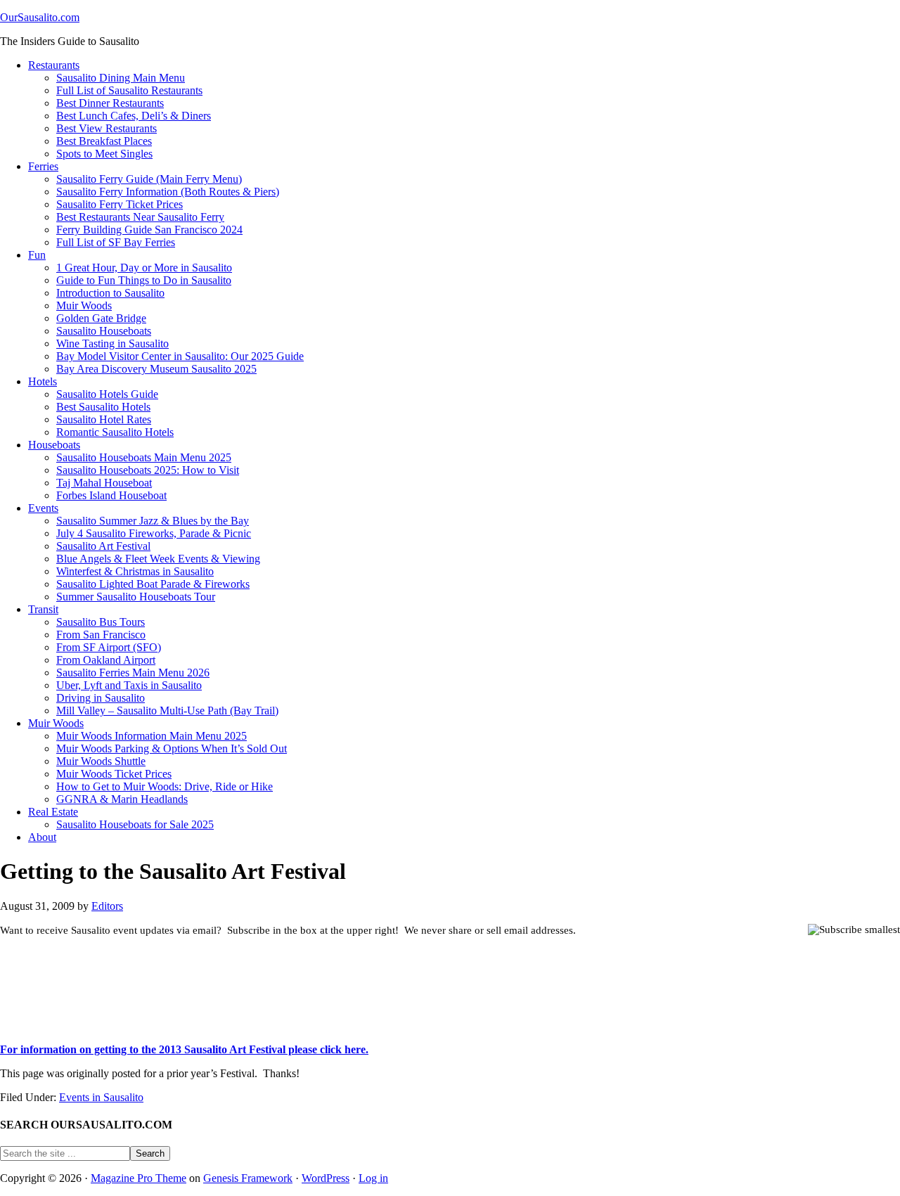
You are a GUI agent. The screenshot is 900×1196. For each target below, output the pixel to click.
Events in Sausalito (101, 1097)
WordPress (325, 1178)
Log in (373, 1178)
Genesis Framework (247, 1178)
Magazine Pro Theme (138, 1178)
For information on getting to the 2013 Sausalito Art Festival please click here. (184, 1049)
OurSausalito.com (39, 17)
